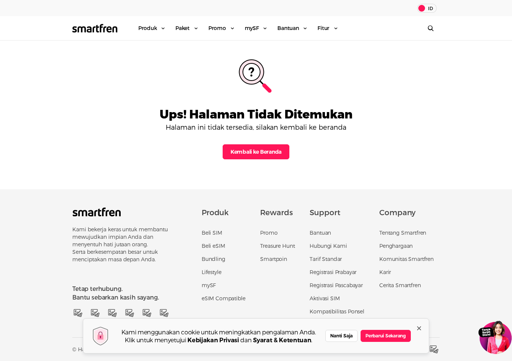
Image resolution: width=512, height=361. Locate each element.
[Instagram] (112, 313)
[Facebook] (78, 313)
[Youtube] (129, 313)
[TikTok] (147, 313)
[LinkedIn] (164, 313)
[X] (95, 313)
